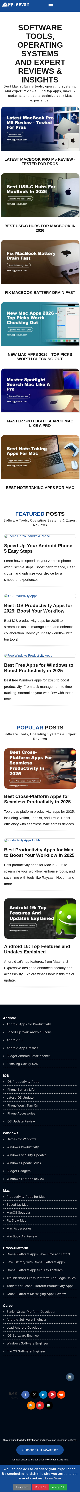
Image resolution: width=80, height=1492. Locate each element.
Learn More (53, 1478)
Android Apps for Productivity (28, 1024)
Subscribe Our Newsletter (40, 1450)
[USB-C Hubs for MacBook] (40, 216)
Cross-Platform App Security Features (34, 1270)
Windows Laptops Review (25, 1179)
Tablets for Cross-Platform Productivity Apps (39, 1286)
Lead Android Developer (24, 1327)
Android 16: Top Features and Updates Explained (37, 949)
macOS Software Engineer (25, 1351)
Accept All (58, 1487)
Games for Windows (21, 1139)
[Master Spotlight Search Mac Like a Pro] (40, 411)
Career (8, 1306)
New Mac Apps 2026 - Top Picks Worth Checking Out (40, 356)
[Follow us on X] (34, 1395)
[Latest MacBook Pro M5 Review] (40, 149)
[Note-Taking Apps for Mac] (40, 478)
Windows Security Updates (26, 1155)
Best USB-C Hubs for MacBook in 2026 (40, 228)
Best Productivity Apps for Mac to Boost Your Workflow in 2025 (39, 852)
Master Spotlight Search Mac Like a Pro (40, 423)
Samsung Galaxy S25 (22, 1064)
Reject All (40, 1487)
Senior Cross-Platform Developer (31, 1312)
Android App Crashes (22, 1048)
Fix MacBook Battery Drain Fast (40, 292)
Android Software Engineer (26, 1319)
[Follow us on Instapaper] (49, 1405)
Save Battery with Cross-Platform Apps (35, 1262)
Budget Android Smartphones (28, 1056)
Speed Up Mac (17, 1204)
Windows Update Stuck (23, 1163)
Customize (22, 1487)
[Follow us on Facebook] (25, 1395)
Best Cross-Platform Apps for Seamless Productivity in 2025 (37, 799)
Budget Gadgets (18, 1171)
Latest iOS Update (20, 1097)
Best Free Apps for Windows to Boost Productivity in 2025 (38, 667)
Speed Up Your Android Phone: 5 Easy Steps (39, 548)
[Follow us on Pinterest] (52, 1395)
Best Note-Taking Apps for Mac (40, 488)
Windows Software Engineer (27, 1343)
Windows (10, 1133)
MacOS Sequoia (18, 1212)
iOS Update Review (20, 1121)
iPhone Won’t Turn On (22, 1105)
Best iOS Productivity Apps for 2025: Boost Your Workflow (38, 608)
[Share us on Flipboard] (40, 1405)
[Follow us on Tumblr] (70, 1377)
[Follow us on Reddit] (61, 1395)
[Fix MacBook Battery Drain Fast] (40, 283)
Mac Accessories (18, 1228)
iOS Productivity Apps (22, 1082)
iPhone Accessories (20, 1113)
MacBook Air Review (21, 1236)
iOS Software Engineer (23, 1335)
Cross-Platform (15, 1248)
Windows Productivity (22, 1147)
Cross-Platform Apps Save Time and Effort (38, 1254)
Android (9, 1018)
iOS (6, 1076)
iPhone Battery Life (20, 1089)
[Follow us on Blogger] (31, 1405)
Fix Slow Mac (16, 1220)
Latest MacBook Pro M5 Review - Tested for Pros (40, 161)
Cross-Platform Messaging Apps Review (36, 1294)
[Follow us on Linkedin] (43, 1395)
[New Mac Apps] (40, 345)
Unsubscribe (27, 1459)
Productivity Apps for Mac (25, 1197)
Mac (6, 1191)
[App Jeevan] (14, 5)
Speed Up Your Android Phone (29, 1032)
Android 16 (14, 1040)
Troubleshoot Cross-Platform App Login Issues (41, 1278)
